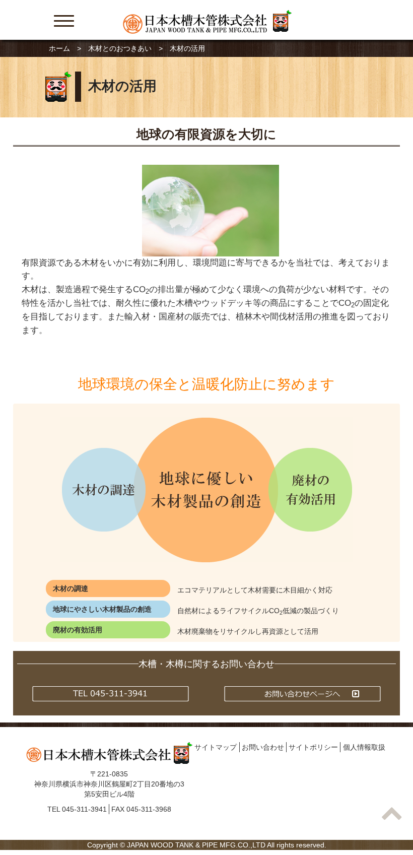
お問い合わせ (263, 747)
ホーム (59, 48)
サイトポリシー (313, 747)
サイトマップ (215, 747)
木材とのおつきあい (120, 48)
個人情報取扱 (364, 747)
